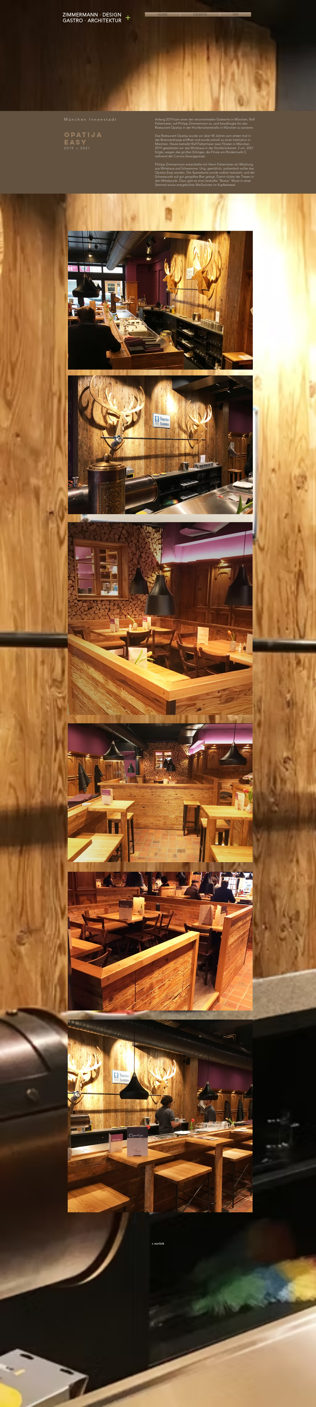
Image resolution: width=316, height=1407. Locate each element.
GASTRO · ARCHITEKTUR (92, 20)
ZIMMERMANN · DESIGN (92, 15)
